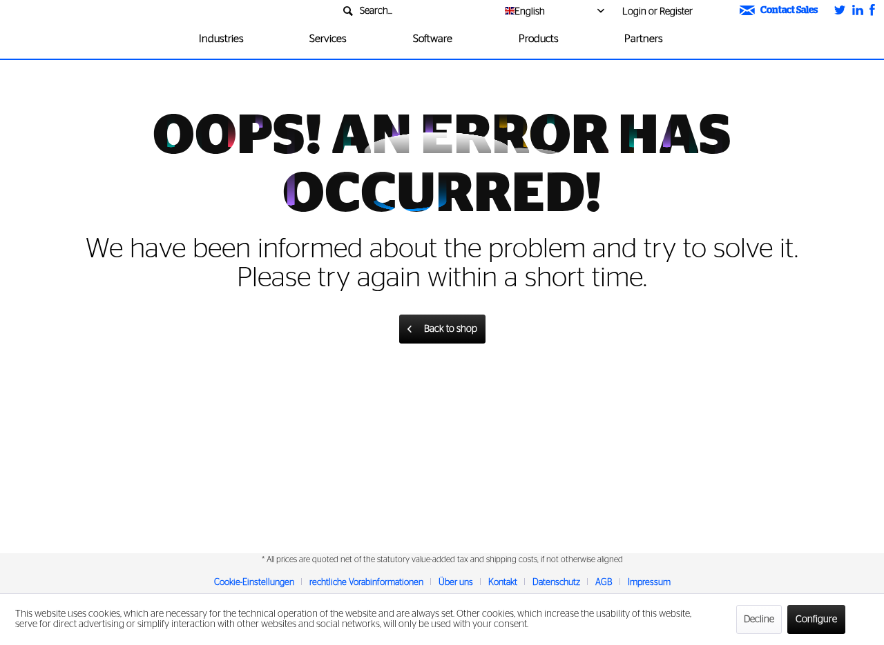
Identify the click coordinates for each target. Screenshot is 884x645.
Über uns (456, 582)
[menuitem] (416, 11)
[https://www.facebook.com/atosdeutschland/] (872, 11)
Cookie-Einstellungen (254, 582)
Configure (816, 619)
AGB (604, 582)
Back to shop (450, 329)
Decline (759, 619)
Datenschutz (556, 582)
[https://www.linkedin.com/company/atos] (857, 11)
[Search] (483, 18)
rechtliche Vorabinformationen (366, 582)
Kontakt (502, 582)
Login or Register (657, 12)
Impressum (649, 582)
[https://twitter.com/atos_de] (839, 11)
